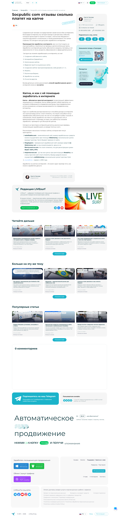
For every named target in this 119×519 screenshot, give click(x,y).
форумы (96, 312)
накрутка (58, 312)
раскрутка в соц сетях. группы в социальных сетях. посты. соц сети (92, 229)
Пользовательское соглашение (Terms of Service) (59, 499)
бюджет (53, 226)
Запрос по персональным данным (55, 493)
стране (68, 269)
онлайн (20, 226)
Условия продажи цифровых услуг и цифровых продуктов (62, 495)
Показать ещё (59, 253)
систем (64, 312)
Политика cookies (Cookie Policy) (54, 504)
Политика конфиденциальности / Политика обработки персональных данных (69, 502)
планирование (27, 226)
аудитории (48, 312)
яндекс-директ (60, 226)
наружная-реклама (82, 271)
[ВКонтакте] (32, 2)
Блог (27, 2)
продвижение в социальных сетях (86, 226)
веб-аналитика (26, 312)
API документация (98, 471)
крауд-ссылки (81, 312)
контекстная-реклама (51, 228)
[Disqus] (59, 369)
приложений (55, 269)
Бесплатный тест (86, 83)
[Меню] (87, 2)
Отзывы (85, 476)
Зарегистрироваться (28, 208)
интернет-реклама (93, 269)
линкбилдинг (89, 312)
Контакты (102, 476)
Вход (92, 2)
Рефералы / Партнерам (98, 465)
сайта (53, 312)
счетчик (33, 312)
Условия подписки (99, 493)
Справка (75, 460)
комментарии (81, 232)
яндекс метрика (17, 312)
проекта (15, 226)
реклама (48, 226)
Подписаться (87, 59)
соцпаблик (29, 160)
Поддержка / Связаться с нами (96, 460)
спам (87, 232)
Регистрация (101, 2)
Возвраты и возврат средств (79, 493)
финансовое (35, 226)
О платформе (94, 476)
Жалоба (82, 460)
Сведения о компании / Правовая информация (59, 497)
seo (100, 312)
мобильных (62, 269)
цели (38, 312)
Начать (44, 443)
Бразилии (48, 269)
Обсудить (101, 25)
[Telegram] (36, 2)
